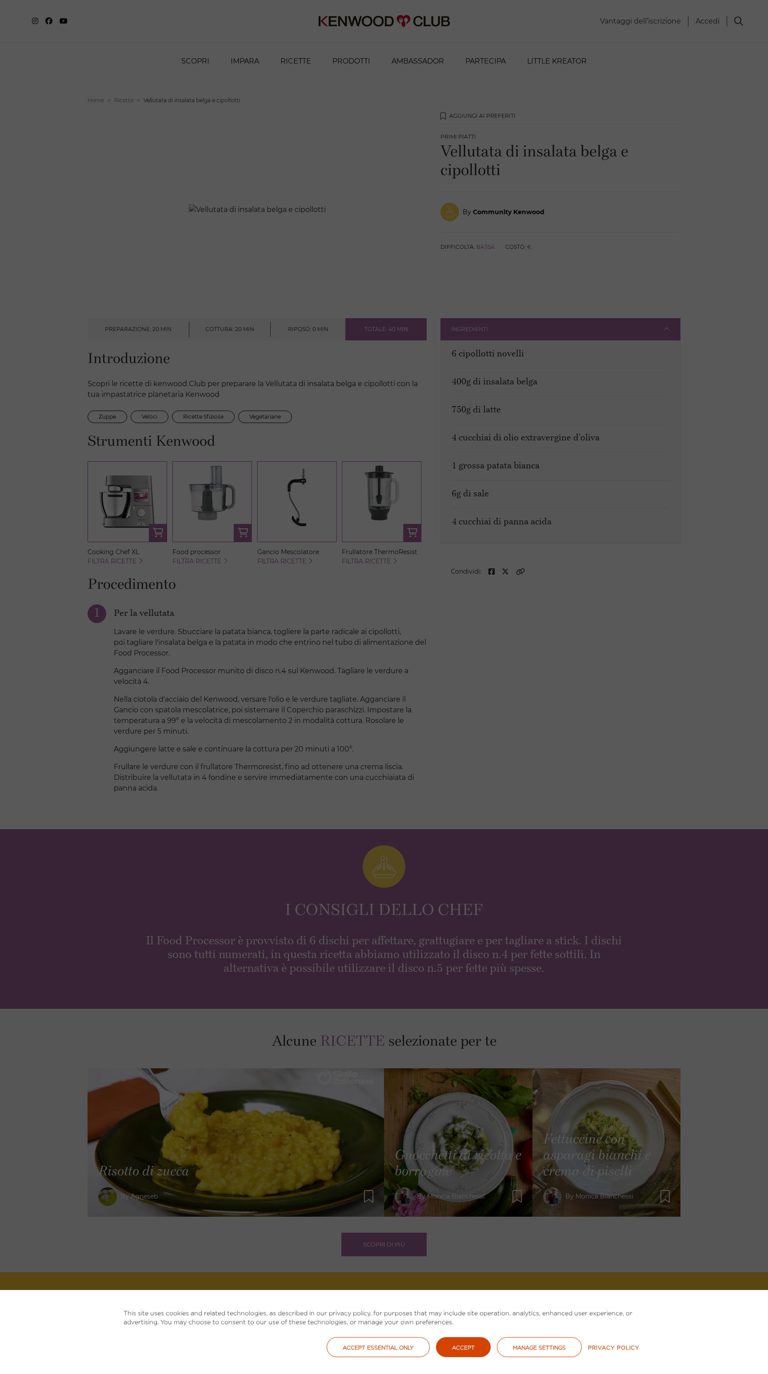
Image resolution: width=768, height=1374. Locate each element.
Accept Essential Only (378, 1347)
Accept (463, 1347)
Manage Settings (539, 1347)
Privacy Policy (614, 1347)
